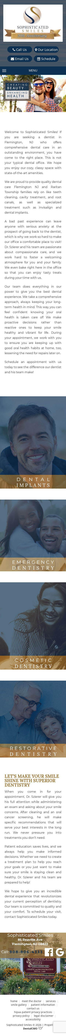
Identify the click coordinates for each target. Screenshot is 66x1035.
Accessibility (33, 1019)
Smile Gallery (19, 1004)
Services (51, 1001)
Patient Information (43, 1004)
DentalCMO (30, 1028)
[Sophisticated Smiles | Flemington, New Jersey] (33, 23)
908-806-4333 (26, 952)
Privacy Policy (21, 1015)
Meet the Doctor (31, 1001)
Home (13, 1001)
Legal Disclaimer (43, 1015)
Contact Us (33, 1008)
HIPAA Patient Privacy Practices (33, 1012)
